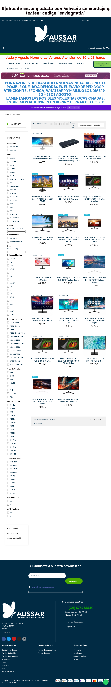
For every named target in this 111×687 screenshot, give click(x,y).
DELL (12, 183)
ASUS (12, 172)
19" (11, 266)
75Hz (12, 412)
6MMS (12, 490)
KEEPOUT (14, 200)
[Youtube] (14, 639)
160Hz (13, 426)
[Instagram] (19, 639)
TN (11, 390)
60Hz (12, 408)
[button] (84, 20)
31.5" (12, 297)
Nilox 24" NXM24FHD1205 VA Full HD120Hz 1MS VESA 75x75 (68, 239)
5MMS (12, 486)
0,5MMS (13, 472)
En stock (14, 238)
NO (11, 501)
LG (11, 204)
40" (12, 311)
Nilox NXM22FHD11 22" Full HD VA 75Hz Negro (94, 157)
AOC (12, 165)
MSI (11, 207)
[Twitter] (9, 639)
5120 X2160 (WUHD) (17, 364)
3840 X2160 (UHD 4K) (17, 357)
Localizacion (78, 653)
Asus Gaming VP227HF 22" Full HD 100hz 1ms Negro (68, 279)
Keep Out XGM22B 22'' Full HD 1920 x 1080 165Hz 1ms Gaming (94, 199)
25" (11, 287)
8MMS (12, 493)
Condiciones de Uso (9, 650)
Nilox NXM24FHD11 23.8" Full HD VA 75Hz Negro (42, 319)
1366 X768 (14, 329)
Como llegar (6, 632)
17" (11, 262)
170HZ (13, 433)
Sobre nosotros (8, 671)
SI (11, 505)
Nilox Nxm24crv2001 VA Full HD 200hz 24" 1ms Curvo (94, 239)
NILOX (13, 211)
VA (11, 397)
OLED (12, 383)
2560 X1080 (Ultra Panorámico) (17, 336)
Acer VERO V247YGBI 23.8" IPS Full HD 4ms (94, 360)
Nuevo (13, 150)
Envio (4, 662)
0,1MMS (13, 462)
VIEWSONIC (15, 221)
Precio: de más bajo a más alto (91, 125)
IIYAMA (13, 193)
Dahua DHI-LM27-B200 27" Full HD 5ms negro (42, 238)
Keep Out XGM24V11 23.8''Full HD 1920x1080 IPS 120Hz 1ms (68, 361)
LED (12, 379)
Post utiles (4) (12, 533)
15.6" (12, 259)
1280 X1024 (15, 326)
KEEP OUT (14, 197)
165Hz (12, 429)
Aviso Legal (6, 659)
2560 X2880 (15, 347)
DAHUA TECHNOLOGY (17, 179)
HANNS (13, 190)
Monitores (15, 124)
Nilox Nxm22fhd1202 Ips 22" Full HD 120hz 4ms (68, 198)
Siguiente (99, 419)
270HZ (13, 454)
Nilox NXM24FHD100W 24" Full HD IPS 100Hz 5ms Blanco (94, 280)
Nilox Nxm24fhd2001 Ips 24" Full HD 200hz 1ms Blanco (42, 401)
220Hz (13, 443)
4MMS (13, 483)
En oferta (14, 147)
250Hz (13, 450)
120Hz (12, 419)
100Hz (13, 415)
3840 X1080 (15, 354)
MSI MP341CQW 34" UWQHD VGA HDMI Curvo (42, 157)
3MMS (12, 479)
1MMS (12, 476)
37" (11, 308)
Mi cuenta (77, 650)
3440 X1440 (15, 350)
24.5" (12, 283)
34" (12, 304)
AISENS (13, 162)
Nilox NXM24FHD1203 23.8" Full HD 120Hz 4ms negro (94, 320)
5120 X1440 (15, 361)
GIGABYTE (14, 186)
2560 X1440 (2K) (17, 343)
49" (12, 315)
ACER (12, 158)
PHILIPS (13, 214)
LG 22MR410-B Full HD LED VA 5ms (42, 279)
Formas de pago (44, 653)
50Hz (12, 405)
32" (11, 301)
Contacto (5, 665)
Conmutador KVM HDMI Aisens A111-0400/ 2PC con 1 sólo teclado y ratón (68, 158)
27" (11, 290)
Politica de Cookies (9, 653)
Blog (3, 668)
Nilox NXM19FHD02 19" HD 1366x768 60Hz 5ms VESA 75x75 (42, 199)
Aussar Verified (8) (14, 538)
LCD (12, 376)
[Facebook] (4, 639)
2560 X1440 (15, 340)
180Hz (13, 436)
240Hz (13, 447)
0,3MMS (13, 465)
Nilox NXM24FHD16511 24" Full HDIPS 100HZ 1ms (68, 400)
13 (90, 419)
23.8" (12, 276)
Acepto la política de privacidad (43, 587)
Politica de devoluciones (47, 650)
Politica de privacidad (10, 656)
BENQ (12, 176)
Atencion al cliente (80, 656)
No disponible (16, 242)
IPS (11, 372)
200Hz (13, 440)
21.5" (12, 269)
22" (11, 273)
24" (12, 280)
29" (11, 294)
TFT (12, 386)
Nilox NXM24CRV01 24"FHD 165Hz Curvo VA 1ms (68, 320)
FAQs (75, 659)
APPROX (13, 169)
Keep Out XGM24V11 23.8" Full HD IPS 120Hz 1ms (42, 360)
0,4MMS (13, 469)
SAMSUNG (14, 218)
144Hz (13, 422)
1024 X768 (14, 322)
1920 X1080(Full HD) (17, 333)
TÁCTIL (13, 393)
